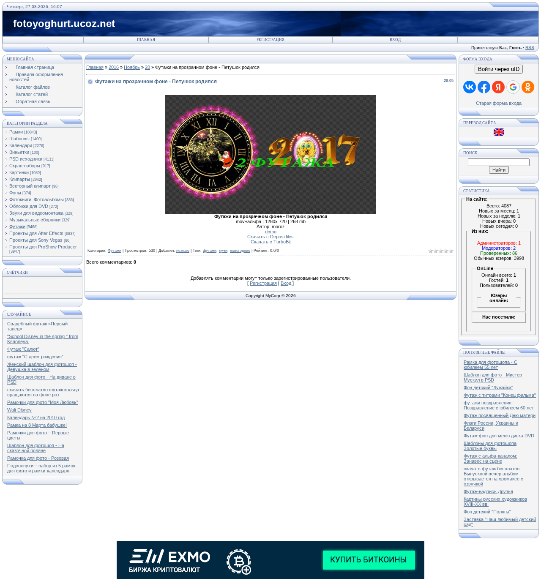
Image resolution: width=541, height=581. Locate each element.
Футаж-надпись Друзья (488, 491)
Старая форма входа (499, 103)
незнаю (182, 250)
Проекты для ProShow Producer (43, 246)
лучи (223, 250)
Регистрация (270, 40)
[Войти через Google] (513, 87)
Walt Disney (19, 409)
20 (147, 67)
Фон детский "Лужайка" (488, 387)
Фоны (15, 192)
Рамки (16, 131)
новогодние (240, 250)
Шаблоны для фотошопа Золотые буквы (490, 446)
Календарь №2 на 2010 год (36, 417)
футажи (209, 250)
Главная (146, 40)
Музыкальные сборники (34, 219)
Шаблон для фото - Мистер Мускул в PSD (493, 377)
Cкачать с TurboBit (271, 241)
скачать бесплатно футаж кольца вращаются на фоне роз (43, 392)
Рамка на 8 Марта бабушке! (37, 425)
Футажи (17, 226)
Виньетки (19, 152)
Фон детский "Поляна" (487, 511)
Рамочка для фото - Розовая (38, 458)
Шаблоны (19, 138)
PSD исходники (25, 158)
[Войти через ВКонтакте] (469, 87)
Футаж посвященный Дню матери (500, 415)
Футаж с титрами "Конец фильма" (500, 395)
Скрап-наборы (24, 165)
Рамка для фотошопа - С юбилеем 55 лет (490, 365)
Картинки (19, 172)
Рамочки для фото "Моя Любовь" (42, 402)
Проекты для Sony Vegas (36, 240)
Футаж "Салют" (23, 349)
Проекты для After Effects (36, 233)
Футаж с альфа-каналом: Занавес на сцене (490, 458)
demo (270, 231)
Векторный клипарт (30, 185)
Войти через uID (498, 69)
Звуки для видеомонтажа (36, 212)
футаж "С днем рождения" (35, 356)
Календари (20, 145)
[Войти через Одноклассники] (528, 87)
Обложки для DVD (28, 206)
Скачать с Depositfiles (270, 236)
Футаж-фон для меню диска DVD (499, 435)
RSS (529, 47)
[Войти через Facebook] (484, 87)
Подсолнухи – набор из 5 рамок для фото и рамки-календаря (41, 468)
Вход (395, 40)
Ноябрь (132, 67)
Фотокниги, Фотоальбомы (36, 199)
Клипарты (19, 179)
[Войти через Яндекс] (498, 87)
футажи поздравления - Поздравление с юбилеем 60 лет (499, 405)
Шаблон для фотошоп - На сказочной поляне (35, 448)
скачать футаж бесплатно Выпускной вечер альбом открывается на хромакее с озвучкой (493, 476)
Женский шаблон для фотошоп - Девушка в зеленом (42, 367)
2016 (114, 67)
